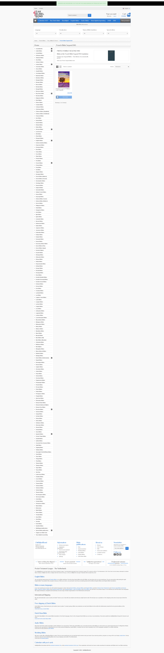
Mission (99, 545)
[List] (60, 66)
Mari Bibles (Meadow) (41, 340)
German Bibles (39, 129)
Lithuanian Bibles (40, 310)
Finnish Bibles (39, 158)
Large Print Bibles (77, 589)
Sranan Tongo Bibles (41, 436)
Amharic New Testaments (103, 588)
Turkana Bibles (39, 485)
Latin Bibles (39, 299)
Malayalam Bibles (40, 324)
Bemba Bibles (39, 86)
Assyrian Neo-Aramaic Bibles (43, 443)
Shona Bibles (39, 418)
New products (125, 20)
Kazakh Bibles (39, 252)
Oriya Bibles (39, 373)
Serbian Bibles (39, 416)
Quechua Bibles (40, 398)
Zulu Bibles (38, 519)
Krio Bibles (38, 288)
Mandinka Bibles (40, 331)
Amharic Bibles (39, 62)
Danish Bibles (39, 122)
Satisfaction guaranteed (60, 547)
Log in (114, 16)
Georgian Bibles (40, 174)
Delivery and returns (63, 545)
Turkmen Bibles (39, 487)
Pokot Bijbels (39, 389)
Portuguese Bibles (40, 393)
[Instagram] (120, 554)
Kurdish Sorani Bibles (41, 281)
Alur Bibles (38, 60)
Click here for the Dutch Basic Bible (43, 618)
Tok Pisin (38, 472)
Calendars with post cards (44, 643)
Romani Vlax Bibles (40, 407)
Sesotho (38, 521)
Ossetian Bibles (40, 378)
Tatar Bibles (39, 456)
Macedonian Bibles (40, 319)
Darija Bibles (39, 120)
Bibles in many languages (43, 585)
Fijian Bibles (39, 156)
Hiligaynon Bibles (40, 205)
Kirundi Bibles (39, 270)
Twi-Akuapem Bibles (41, 494)
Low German (39, 131)
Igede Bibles (39, 216)
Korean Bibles (39, 286)
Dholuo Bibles (39, 125)
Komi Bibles (39, 523)
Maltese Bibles (39, 328)
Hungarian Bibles (40, 210)
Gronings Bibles (40, 183)
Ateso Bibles (39, 69)
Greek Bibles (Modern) (41, 176)
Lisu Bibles (38, 308)
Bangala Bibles (39, 80)
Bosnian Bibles (39, 95)
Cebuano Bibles (40, 107)
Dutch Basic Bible (82, 556)
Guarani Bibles (39, 185)
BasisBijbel (65, 20)
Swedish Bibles (39, 526)
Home (36, 45)
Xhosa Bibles (39, 512)
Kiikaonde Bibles (40, 257)
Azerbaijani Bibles (40, 73)
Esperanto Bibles (40, 145)
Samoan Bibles (39, 411)
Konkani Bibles (39, 284)
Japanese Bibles (40, 228)
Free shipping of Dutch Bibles (45, 603)
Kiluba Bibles (39, 261)
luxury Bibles (87, 589)
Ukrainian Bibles (40, 369)
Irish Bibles (38, 212)
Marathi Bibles (39, 335)
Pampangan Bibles (40, 382)
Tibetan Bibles (39, 463)
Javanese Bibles (40, 230)
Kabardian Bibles (40, 232)
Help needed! (62, 554)
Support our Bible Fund (41, 532)
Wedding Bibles (82, 550)
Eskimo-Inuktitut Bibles (41, 142)
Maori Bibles (39, 333)
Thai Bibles (38, 461)
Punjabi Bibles (39, 396)
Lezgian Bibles (39, 302)
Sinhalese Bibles (40, 423)
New (79, 547)
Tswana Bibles (39, 483)
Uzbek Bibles (39, 371)
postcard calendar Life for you (71, 645)
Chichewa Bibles (40, 109)
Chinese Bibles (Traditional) (42, 113)
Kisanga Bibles (39, 272)
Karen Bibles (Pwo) (40, 246)
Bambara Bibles (40, 77)
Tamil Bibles (39, 454)
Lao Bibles (38, 295)
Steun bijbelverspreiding (98, 20)
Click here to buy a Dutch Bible (42, 608)
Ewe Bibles (38, 149)
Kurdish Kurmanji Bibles (42, 279)
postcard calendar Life (56, 645)
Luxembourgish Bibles (41, 317)
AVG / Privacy (100, 547)
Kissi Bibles (39, 275)
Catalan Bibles (39, 104)
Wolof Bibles (39, 510)
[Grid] (57, 66)
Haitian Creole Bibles (41, 192)
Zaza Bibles (39, 517)
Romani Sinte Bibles (41, 402)
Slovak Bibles (39, 427)
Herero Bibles (39, 203)
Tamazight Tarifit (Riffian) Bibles (43, 452)
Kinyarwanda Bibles (41, 263)
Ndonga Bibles (39, 355)
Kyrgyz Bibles (39, 268)
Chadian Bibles (39, 476)
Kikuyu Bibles (39, 259)
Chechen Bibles (40, 481)
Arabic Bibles (39, 64)
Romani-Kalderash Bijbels (42, 405)
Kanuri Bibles (39, 241)
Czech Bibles (39, 479)
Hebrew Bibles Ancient (41, 198)
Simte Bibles (39, 420)
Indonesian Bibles (40, 223)
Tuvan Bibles (39, 470)
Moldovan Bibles (40, 344)
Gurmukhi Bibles (40, 190)
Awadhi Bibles (39, 71)
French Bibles (39, 163)
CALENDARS (39, 48)
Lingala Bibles (39, 306)
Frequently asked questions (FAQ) (62, 552)
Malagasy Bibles (40, 322)
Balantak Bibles (40, 75)
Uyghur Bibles (39, 366)
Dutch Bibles (73, 588)
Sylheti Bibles (39, 440)
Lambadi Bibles (39, 293)
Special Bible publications (42, 530)
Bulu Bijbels (39, 100)
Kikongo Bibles (39, 254)
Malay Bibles (39, 326)
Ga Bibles (38, 169)
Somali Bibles (39, 429)
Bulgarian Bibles (40, 98)
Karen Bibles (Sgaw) (41, 248)
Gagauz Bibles (39, 172)
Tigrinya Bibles (39, 465)
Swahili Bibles (39, 438)
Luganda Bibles (39, 313)
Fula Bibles (38, 167)
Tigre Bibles (39, 467)
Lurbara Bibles (39, 315)
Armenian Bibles (40, 66)
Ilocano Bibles (39, 221)
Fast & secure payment (64, 549)
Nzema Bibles (39, 364)
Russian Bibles (39, 409)
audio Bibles (51, 628)
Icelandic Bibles (40, 219)
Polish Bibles (39, 391)
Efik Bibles (38, 133)
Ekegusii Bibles (39, 138)
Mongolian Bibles (40, 349)
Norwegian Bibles (40, 362)
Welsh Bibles (39, 505)
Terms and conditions (102, 550)
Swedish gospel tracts (57, 589)
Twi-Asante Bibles (40, 496)
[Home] (35, 21)
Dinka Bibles (39, 127)
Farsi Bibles (39, 154)
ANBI (109, 20)
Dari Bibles (38, 118)
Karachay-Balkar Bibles (42, 243)
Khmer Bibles (39, 102)
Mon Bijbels (39, 346)
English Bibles (75, 20)
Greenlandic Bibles (40, 181)
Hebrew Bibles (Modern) (42, 201)
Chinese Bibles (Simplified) (42, 111)
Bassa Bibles (39, 84)
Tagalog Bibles (39, 447)
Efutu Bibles (39, 136)
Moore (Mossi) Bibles (41, 351)
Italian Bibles (39, 225)
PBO (98, 548)
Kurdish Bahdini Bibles (41, 277)
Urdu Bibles (39, 499)
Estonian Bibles (39, 147)
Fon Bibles (38, 160)
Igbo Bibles (38, 214)
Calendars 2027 (43, 20)
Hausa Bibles (39, 194)
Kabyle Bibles (39, 237)
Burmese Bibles (40, 91)
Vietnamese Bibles (40, 503)
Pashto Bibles (39, 384)
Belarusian (38, 508)
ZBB (114, 20)
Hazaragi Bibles (40, 196)
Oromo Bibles (39, 375)
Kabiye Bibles (39, 234)
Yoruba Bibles (39, 514)
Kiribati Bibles (39, 266)
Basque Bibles (39, 82)
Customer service (101, 552)
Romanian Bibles (40, 400)
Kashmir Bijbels (40, 250)
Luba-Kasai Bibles (40, 474)
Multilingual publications (41, 528)
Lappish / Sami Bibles (41, 297)
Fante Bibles (39, 151)
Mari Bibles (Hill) (40, 337)
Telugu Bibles (39, 458)
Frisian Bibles (39, 165)
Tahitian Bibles (39, 449)
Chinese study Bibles (116, 588)
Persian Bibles (39, 387)
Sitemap (61, 556)
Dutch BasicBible (41, 613)
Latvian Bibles (39, 304)
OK (89, 15)
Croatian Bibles (39, 290)
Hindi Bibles (39, 207)
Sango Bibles (39, 414)
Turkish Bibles (39, 490)
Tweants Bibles (39, 492)
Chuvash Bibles (40, 116)
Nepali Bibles (39, 360)
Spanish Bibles (39, 434)
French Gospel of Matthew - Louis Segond (63, 89)
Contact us (99, 554)
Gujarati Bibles (39, 187)
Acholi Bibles (39, 53)
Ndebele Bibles (39, 353)
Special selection (82, 548)
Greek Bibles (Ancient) (41, 178)
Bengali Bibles (39, 89)
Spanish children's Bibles (44, 589)
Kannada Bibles (40, 239)
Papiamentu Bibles (40, 380)
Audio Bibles (85, 20)
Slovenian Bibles (40, 425)
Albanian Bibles (39, 57)
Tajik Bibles (38, 445)
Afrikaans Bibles (40, 55)
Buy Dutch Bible (55, 20)
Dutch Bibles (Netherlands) (42, 358)
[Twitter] (117, 554)
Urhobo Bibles (39, 501)
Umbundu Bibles (40, 342)
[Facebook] (115, 554)
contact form (122, 635)
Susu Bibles (39, 431)
